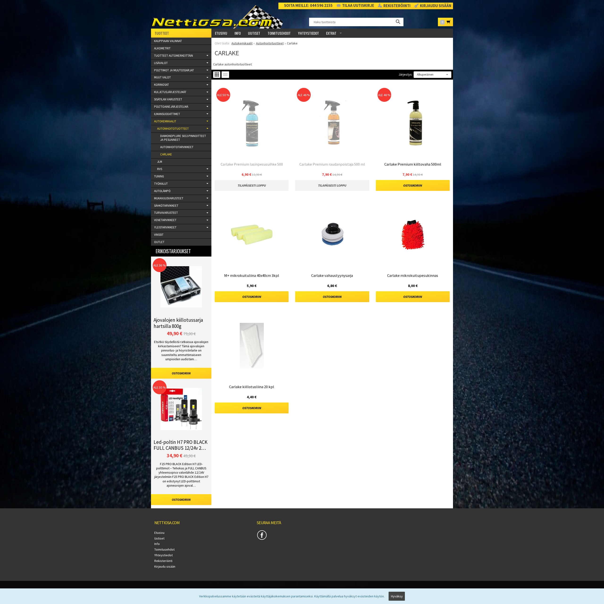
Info (238, 33)
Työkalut (161, 184)
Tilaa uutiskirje (358, 5)
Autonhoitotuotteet (173, 129)
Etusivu (221, 33)
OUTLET (159, 242)
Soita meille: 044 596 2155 (308, 5)
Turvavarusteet (166, 213)
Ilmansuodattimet (167, 114)
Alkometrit (162, 48)
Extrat (331, 33)
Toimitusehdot (279, 33)
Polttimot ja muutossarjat (174, 70)
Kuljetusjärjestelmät (170, 92)
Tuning (159, 176)
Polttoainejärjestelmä (171, 107)
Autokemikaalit (165, 121)
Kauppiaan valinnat (168, 41)
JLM (159, 162)
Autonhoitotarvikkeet (176, 147)
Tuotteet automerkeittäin (173, 56)
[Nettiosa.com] (219, 17)
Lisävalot (161, 63)
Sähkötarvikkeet (166, 206)
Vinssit (159, 235)
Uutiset (254, 33)
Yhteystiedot (308, 33)
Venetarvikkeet (165, 220)
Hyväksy (397, 596)
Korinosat (161, 85)
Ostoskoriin (412, 185)
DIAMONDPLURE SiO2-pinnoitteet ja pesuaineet (183, 138)
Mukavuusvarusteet (168, 198)
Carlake (166, 154)
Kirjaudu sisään (435, 6)
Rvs (159, 169)
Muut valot (162, 77)
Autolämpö (162, 191)
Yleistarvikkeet (165, 227)
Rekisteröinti (397, 6)
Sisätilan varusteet (168, 99)
